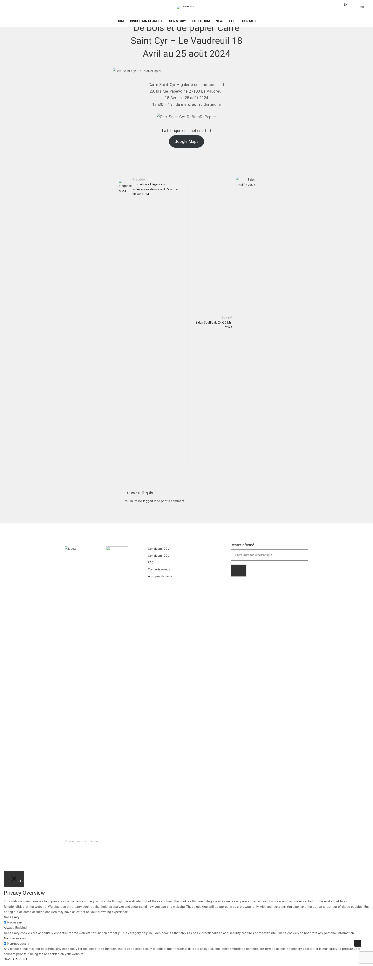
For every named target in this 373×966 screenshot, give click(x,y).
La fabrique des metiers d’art (186, 130)
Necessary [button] (11, 917)
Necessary (15, 922)
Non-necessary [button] (15, 938)
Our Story (177, 21)
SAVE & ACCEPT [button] (15, 959)
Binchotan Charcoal (147, 21)
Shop (233, 21)
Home (121, 21)
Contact (249, 21)
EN (346, 4)
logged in (149, 501)
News (220, 21)
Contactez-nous (159, 569)
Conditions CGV (159, 548)
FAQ (150, 562)
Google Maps (186, 141)
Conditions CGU (159, 555)
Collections (201, 21)
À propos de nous (160, 576)
